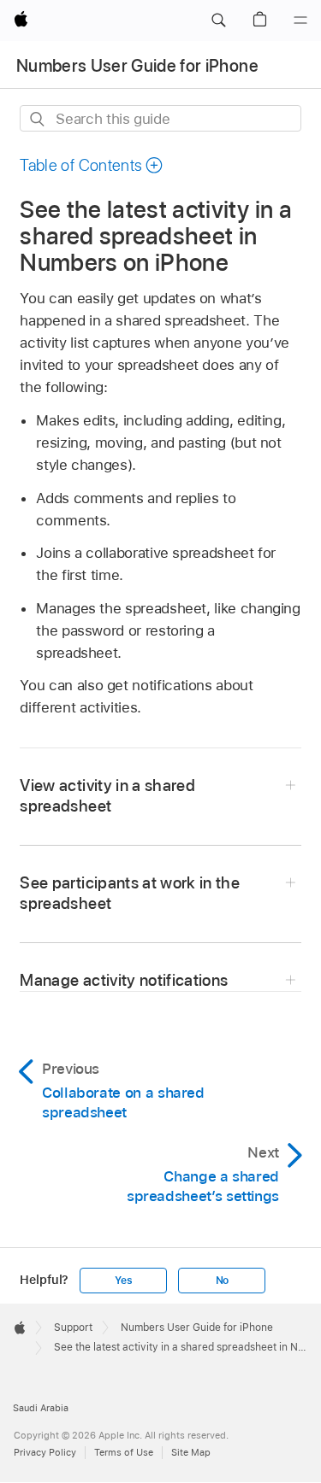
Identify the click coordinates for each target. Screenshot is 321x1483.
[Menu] (300, 20)
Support (73, 1328)
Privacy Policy (45, 1452)
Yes (123, 1281)
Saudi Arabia (40, 1408)
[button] (218, 20)
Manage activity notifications (124, 980)
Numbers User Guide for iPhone (137, 66)
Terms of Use (123, 1452)
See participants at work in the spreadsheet (130, 893)
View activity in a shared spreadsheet (107, 796)
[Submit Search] (38, 119)
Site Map (191, 1452)
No (222, 1281)
